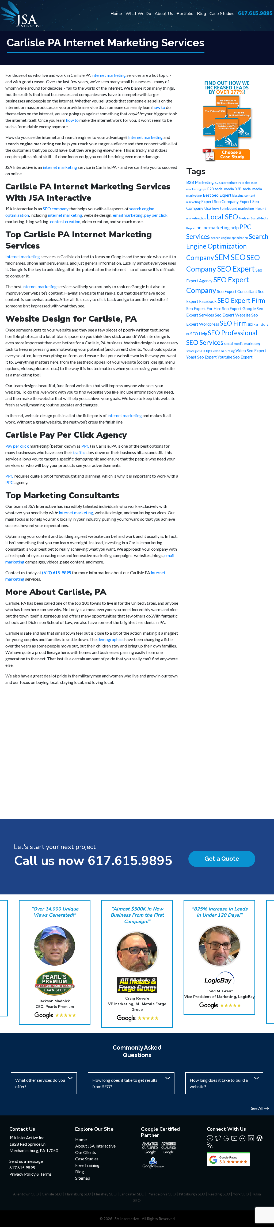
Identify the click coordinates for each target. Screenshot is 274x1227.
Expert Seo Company (220, 201)
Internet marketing (145, 137)
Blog (201, 14)
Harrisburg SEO (78, 1194)
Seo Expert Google (239, 308)
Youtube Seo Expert (235, 357)
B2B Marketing (200, 182)
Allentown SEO (26, 1194)
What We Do (138, 14)
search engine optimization (229, 237)
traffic (79, 452)
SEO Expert (236, 268)
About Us (164, 14)
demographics (110, 639)
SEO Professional (232, 333)
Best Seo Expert (217, 195)
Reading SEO (219, 1194)
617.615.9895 (255, 13)
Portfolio (185, 14)
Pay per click (17, 445)
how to (159, 107)
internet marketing (109, 75)
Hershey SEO (105, 1194)
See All (257, 1108)
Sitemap (82, 1177)
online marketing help (217, 227)
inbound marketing (239, 208)
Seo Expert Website (232, 315)
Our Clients (85, 1152)
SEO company (55, 208)
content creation (65, 221)
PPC (85, 445)
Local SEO (222, 216)
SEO (238, 257)
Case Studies (222, 14)
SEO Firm (233, 323)
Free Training (87, 1165)
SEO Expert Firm (241, 300)
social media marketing (242, 343)
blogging (237, 195)
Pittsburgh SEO (192, 1194)
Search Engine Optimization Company (227, 247)
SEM (222, 257)
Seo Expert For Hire (203, 308)
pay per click (156, 215)
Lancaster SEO (132, 1194)
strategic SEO (195, 351)
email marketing (128, 215)
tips (209, 350)
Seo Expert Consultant (237, 291)
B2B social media (220, 189)
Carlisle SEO (52, 1194)
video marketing (224, 351)
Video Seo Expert (250, 350)
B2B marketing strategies (232, 182)
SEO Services (204, 342)
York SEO (241, 1194)
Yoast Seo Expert (201, 357)
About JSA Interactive (95, 1145)
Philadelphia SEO (161, 1194)
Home (116, 14)
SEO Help (198, 333)
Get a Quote (221, 858)
